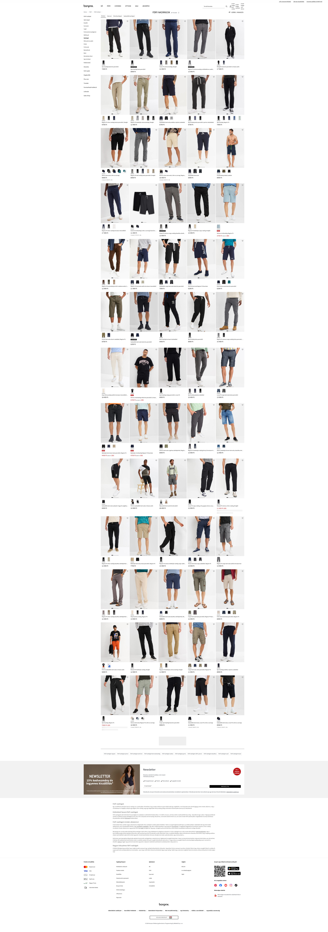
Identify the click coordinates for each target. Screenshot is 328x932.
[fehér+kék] (109, 665)
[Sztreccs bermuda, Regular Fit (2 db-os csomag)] (144, 695)
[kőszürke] (218, 612)
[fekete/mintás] (200, 559)
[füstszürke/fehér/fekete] (137, 501)
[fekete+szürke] (143, 718)
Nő (149, 867)
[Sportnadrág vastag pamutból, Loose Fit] (172, 367)
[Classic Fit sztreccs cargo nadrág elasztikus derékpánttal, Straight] (172, 203)
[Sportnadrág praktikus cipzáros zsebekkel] (230, 642)
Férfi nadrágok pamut (122, 754)
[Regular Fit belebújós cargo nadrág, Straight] (201, 203)
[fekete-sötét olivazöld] (229, 171)
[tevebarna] (114, 282)
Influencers (119, 894)
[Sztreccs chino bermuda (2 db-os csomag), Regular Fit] (172, 148)
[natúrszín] (103, 391)
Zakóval (120, 842)
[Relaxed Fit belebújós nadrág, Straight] (144, 642)
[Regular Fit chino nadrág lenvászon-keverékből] (115, 203)
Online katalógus (120, 890)
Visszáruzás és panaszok (122, 878)
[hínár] (143, 282)
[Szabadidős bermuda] (201, 148)
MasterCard (92, 867)
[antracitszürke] (161, 501)
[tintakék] (143, 612)
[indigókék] (195, 118)
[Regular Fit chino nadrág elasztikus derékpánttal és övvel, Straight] (115, 536)
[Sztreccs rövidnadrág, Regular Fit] (230, 203)
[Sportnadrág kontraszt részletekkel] (172, 312)
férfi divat (127, 818)
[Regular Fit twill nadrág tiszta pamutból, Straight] (144, 148)
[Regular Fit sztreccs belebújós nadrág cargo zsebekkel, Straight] (172, 536)
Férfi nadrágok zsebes (167, 754)
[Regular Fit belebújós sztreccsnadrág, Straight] (144, 95)
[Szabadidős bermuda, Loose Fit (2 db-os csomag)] (201, 695)
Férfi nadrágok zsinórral (136, 754)
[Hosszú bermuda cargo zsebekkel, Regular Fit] (201, 536)
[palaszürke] (190, 62)
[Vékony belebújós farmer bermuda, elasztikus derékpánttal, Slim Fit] (230, 423)
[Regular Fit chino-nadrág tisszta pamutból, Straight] (115, 95)
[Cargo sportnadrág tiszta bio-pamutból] (172, 695)
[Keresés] (226, 6)
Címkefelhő (152, 886)
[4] (118, 58)
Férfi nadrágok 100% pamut (195, 754)
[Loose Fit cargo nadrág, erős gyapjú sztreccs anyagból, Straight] (201, 478)
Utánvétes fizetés (93, 887)
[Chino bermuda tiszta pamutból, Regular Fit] (230, 589)
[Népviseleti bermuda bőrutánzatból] (172, 478)
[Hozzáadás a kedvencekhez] (127, 21)
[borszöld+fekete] (119, 171)
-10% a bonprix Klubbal (285, 1)
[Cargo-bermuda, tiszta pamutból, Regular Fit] (201, 642)
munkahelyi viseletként (143, 826)
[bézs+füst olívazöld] (132, 718)
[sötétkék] (161, 62)
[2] (114, 58)
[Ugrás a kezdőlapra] (92, 6)
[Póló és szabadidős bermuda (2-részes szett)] (144, 478)
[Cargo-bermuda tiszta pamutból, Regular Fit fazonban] (201, 589)
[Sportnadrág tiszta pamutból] (144, 39)
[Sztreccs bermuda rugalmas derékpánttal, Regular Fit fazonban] (172, 423)
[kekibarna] (161, 665)
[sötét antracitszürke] (153, 118)
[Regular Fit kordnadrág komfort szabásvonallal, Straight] (115, 259)
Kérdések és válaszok (121, 867)
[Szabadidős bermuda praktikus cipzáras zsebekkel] (172, 95)
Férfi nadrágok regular (109, 754)
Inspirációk (152, 882)
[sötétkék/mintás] (190, 282)
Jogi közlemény (184, 910)
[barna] (103, 282)
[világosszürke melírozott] (171, 118)
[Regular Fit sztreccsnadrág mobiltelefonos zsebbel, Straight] (201, 39)
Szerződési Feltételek (130, 910)
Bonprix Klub (119, 886)
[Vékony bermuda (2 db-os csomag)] (115, 148)
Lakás (150, 878)
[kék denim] (218, 446)
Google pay (92, 875)
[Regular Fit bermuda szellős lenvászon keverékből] (144, 259)
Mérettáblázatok (120, 882)
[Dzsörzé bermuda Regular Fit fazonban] (201, 259)
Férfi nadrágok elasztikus (210, 754)
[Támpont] (178, 13)
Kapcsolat (118, 897)
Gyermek (151, 874)
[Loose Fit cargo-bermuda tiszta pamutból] (230, 367)
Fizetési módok (120, 870)
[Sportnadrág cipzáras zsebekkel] (201, 367)
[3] (116, 58)
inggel (141, 828)
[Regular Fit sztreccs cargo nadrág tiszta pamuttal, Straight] (230, 312)
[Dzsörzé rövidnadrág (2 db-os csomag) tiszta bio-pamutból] (144, 203)
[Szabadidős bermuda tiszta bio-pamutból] (144, 312)
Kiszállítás (118, 874)
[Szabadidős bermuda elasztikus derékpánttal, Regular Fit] (172, 589)
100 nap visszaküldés (298, 1)
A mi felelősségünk (186, 870)
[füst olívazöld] (190, 612)
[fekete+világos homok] (161, 171)
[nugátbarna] (171, 62)
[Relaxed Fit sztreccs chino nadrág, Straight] (230, 478)
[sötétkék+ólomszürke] (137, 718)
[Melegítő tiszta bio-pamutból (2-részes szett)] (230, 39)
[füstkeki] (200, 665)
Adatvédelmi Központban (155, 910)
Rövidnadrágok (117, 16)
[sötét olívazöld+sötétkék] (114, 171)
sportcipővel (175, 826)
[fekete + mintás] (224, 282)
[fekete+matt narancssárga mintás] (103, 665)
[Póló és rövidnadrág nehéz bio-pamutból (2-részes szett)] (144, 367)
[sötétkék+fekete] (103, 171)
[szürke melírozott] (190, 391)
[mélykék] (161, 612)
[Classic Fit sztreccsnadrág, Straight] (172, 39)
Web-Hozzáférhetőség (171, 910)
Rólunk (183, 867)
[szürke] (137, 118)
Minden (103, 16)
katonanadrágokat (201, 831)
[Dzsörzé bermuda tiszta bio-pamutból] (230, 259)
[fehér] (114, 226)
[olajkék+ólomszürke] (124, 171)
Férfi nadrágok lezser (236, 754)
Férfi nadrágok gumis (180, 754)
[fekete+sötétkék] (218, 718)
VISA (90, 871)
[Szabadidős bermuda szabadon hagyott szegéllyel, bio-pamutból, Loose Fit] (115, 478)
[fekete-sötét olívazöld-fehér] (132, 501)
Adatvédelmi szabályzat (114, 910)
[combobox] (214, 6)
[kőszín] (143, 118)
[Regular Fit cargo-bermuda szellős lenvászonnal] (230, 536)
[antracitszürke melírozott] (190, 118)
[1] (112, 58)
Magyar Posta (92, 883)
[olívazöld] (103, 335)
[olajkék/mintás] (229, 282)
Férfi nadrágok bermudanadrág (152, 754)
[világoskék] (218, 226)
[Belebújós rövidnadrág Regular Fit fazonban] (144, 423)
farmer (196, 807)
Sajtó (183, 874)
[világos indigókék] (234, 118)
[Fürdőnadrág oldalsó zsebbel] (230, 148)
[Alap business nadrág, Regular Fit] (144, 589)
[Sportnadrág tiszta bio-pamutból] (115, 39)
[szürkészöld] (239, 118)
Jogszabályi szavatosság (213, 910)
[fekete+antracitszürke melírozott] (109, 171)
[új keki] (103, 118)
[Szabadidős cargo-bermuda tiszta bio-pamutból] (172, 259)
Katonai (109, 16)
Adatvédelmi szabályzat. (232, 792)
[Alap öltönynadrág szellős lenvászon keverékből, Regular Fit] (115, 367)
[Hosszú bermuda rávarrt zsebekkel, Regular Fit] (115, 312)
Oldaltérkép (142, 910)
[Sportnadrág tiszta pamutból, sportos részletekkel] (201, 95)
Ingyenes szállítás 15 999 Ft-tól (314, 1)
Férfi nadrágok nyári (223, 754)
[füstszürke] (166, 62)
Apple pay (91, 879)
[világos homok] (132, 612)
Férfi (150, 870)
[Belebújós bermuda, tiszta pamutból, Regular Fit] (115, 423)
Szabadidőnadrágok (129, 16)
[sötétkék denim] (224, 446)
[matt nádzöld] (195, 226)
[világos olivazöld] (153, 171)
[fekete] (103, 62)
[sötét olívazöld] (224, 171)
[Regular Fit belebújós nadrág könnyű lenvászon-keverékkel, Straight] (201, 423)
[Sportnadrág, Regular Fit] (230, 95)
